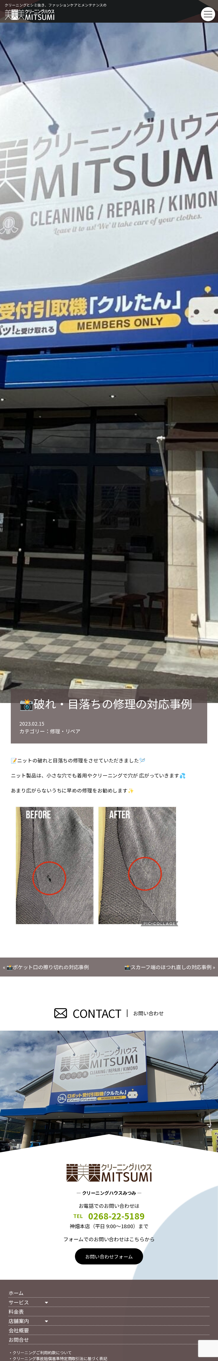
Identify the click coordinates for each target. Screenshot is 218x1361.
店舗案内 (19, 1320)
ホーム (16, 1292)
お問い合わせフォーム (109, 1256)
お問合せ (19, 1339)
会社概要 (19, 1330)
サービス (19, 1302)
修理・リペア (65, 731)
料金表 (16, 1311)
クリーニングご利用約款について (42, 1352)
